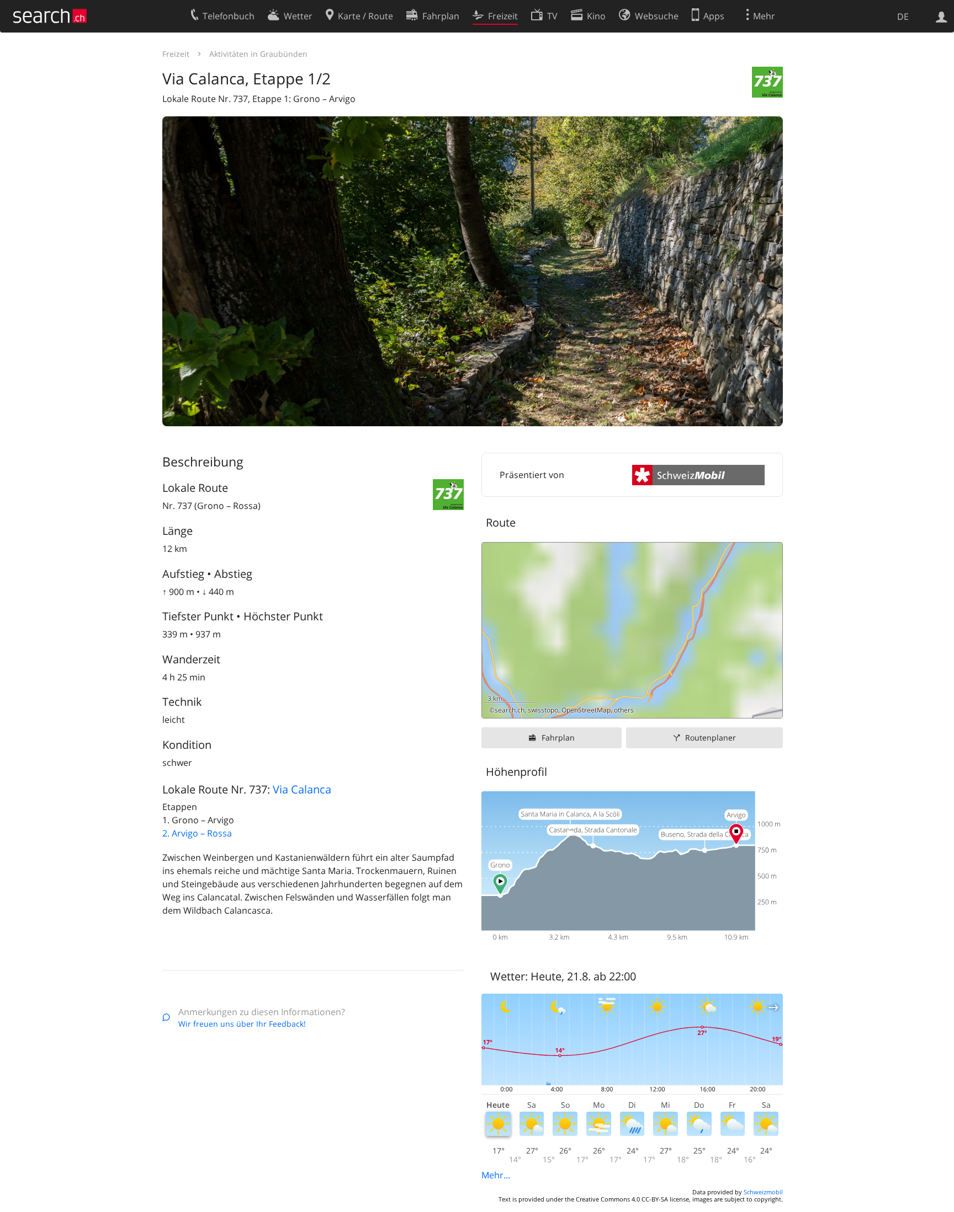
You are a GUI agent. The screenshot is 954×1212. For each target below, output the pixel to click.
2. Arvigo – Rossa (197, 833)
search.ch (509, 710)
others (624, 710)
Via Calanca (302, 789)
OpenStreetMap (586, 710)
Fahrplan (558, 737)
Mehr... (495, 1175)
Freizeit (175, 54)
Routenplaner (710, 737)
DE (903, 16)
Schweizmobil (763, 1192)
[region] (632, 630)
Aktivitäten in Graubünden (258, 54)
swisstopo (543, 710)
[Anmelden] (941, 16)
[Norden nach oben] (770, 706)
